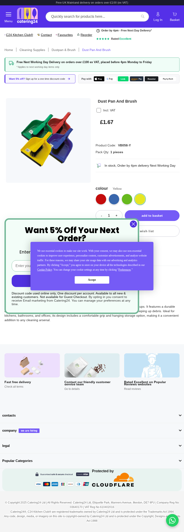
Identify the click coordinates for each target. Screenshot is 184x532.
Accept (92, 279)
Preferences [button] (124, 269)
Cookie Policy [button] (44, 269)
